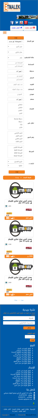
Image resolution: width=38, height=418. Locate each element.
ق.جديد (11, 42)
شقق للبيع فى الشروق (23, 357)
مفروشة (18, 42)
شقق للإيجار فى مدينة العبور (22, 383)
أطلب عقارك (7, 409)
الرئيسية (32, 409)
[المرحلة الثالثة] (15, 153)
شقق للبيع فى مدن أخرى (23, 363)
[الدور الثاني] (15, 138)
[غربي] (15, 113)
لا (17, 72)
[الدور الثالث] (15, 141)
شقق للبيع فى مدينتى (23, 350)
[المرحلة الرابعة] (15, 155)
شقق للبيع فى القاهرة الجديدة (21, 352)
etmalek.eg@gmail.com (25, 399)
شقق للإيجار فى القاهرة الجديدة (21, 374)
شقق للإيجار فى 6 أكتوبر (23, 381)
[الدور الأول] (15, 136)
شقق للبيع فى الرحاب (24, 348)
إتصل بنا (14, 411)
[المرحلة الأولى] (15, 147)
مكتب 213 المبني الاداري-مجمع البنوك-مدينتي (18, 393)
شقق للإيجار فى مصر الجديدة (22, 378)
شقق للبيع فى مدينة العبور (22, 361)
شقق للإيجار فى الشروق (23, 380)
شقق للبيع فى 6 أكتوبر (23, 359)
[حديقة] (15, 121)
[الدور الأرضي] (15, 133)
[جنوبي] (15, 110)
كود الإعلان (31, 333)
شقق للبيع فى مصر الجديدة (22, 355)
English (30, 22)
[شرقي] (15, 107)
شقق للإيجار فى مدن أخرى (22, 385)
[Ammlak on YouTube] (21, 22)
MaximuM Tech (31, 414)
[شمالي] (15, 104)
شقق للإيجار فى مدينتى (23, 372)
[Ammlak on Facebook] (12, 22)
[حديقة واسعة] (15, 119)
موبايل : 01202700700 (25, 395)
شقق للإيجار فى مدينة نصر (22, 376)
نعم (20, 72)
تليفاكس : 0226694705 (25, 397)
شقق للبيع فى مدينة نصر (23, 354)
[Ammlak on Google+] (26, 22)
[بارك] (15, 124)
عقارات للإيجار (16, 409)
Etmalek (12, 414)
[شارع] (15, 127)
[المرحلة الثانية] (15, 150)
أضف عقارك (22, 411)
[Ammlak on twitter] (17, 22)
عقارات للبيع (25, 409)
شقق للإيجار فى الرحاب (24, 370)
